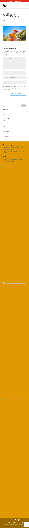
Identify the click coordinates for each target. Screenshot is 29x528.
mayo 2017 (6, 114)
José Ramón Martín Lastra (11, 19)
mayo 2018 (6, 112)
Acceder (5, 129)
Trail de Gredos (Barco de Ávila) (13, 147)
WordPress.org (7, 136)
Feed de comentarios (8, 133)
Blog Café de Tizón (9, 161)
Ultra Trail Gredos (8, 149)
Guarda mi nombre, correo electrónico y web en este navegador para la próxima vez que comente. (14, 87)
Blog (4, 120)
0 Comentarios (10, 20)
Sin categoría (6, 123)
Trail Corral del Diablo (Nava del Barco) (13, 152)
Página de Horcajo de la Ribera (13, 159)
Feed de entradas (7, 131)
